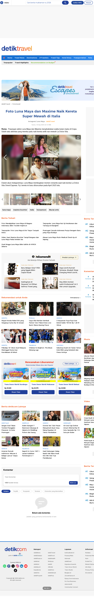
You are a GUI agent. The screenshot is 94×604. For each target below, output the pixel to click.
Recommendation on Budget (43, 63)
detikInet (36, 561)
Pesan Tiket (16, 392)
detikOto (36, 573)
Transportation (80, 58)
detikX (50, 564)
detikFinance (38, 558)
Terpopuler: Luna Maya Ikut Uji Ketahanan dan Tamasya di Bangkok (60, 224)
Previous (5, 157)
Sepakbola (37, 570)
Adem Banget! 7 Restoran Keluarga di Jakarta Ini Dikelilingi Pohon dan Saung (30, 429)
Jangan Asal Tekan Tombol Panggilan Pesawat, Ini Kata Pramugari (8, 429)
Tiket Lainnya (69, 363)
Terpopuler (8, 63)
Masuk (88, 3)
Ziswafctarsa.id (70, 575)
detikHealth (51, 558)
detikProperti (38, 575)
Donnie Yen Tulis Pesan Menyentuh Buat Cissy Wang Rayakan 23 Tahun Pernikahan (51, 429)
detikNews (37, 553)
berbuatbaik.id (69, 553)
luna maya (6, 210)
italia (32, 210)
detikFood (51, 555)
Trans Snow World (71, 567)
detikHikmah (52, 573)
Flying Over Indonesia (72, 578)
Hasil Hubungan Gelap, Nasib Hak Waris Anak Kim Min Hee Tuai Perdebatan (51, 454)
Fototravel (16, 104)
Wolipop (51, 561)
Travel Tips (55, 58)
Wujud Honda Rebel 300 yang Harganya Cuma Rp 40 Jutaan (12, 322)
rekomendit (68, 584)
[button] (78, 377)
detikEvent (68, 561)
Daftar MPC (77, 3)
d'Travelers (43, 58)
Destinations (32, 58)
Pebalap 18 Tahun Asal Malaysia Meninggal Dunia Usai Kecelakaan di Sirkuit (13, 350)
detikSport (37, 567)
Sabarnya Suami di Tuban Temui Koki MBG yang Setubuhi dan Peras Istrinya (69, 350)
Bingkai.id (68, 573)
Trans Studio (69, 570)
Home (9, 58)
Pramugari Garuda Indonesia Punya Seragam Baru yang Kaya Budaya (62, 231)
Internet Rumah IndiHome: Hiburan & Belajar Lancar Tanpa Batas (9, 454)
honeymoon (41, 210)
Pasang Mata (69, 555)
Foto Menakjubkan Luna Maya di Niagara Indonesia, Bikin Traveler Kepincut (16, 224)
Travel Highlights (22, 63)
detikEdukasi (38, 555)
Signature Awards (70, 564)
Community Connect (71, 587)
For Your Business (70, 581)
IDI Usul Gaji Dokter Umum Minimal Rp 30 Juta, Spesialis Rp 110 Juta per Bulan (71, 429)
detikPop (51, 575)
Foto (90, 58)
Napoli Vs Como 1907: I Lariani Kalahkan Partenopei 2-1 (31, 453)
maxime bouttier (20, 210)
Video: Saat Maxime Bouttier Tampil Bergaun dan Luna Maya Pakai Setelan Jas (20, 238)
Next (77, 157)
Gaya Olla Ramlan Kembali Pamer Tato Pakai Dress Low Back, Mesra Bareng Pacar (40, 323)
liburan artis (54, 210)
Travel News (19, 58)
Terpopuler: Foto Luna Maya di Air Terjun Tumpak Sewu (20, 231)
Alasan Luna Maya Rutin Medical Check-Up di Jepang (60, 238)
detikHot (36, 564)
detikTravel (5, 104)
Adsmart (67, 558)
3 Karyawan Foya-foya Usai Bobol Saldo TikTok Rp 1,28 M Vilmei (68, 323)
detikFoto (51, 570)
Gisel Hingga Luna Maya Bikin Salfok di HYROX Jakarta (18, 245)
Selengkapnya (75, 297)
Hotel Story (66, 58)
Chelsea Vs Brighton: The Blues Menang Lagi (40, 349)
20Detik (50, 567)
